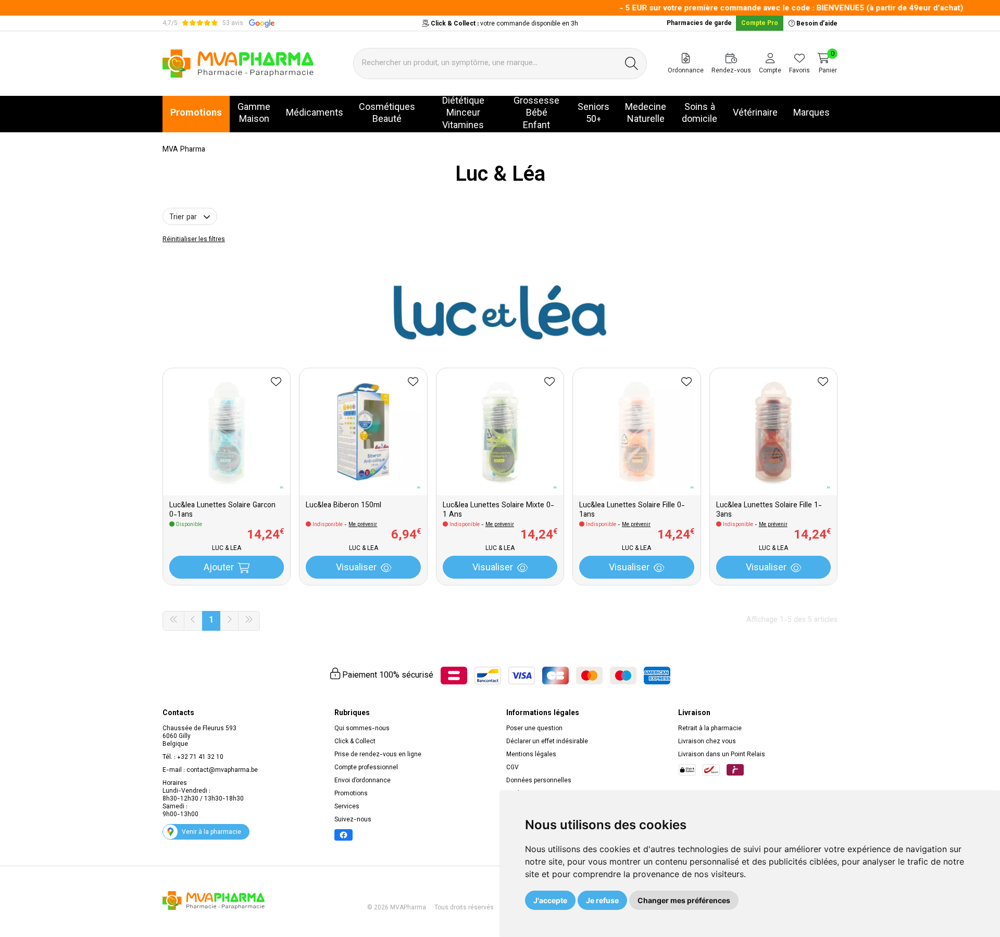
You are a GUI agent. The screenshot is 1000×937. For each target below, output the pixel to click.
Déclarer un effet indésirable (547, 741)
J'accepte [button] (550, 900)
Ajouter (219, 568)
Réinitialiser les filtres (193, 239)
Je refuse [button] (602, 900)
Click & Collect (355, 741)
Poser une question (534, 728)
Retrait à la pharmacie (710, 728)
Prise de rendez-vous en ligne (377, 754)
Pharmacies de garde (699, 23)
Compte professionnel (366, 767)
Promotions (351, 793)
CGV (512, 767)
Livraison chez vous (707, 741)
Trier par (184, 217)
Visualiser (356, 568)
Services (346, 806)
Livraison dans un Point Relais (721, 754)
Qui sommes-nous (362, 728)
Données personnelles (538, 780)
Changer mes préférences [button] (684, 900)
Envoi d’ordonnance (362, 780)
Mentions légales (531, 754)
